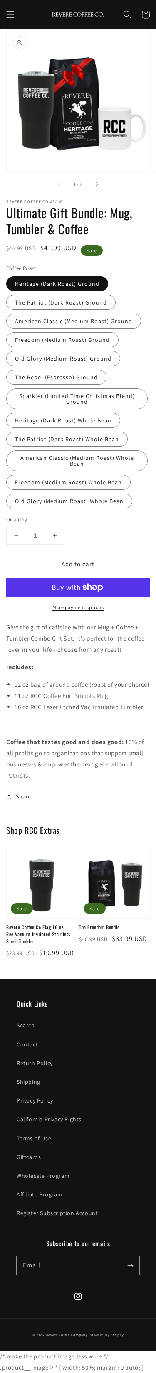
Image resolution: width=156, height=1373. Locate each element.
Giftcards (29, 1157)
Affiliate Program (39, 1194)
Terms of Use (34, 1138)
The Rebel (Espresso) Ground (56, 377)
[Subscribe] (130, 1265)
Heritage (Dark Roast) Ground (57, 283)
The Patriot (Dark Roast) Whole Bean (67, 439)
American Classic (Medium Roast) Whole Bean (77, 460)
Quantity (16, 519)
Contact (27, 1044)
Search (26, 1025)
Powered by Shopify (106, 1334)
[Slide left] (59, 184)
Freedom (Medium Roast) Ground (62, 340)
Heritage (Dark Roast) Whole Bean (63, 420)
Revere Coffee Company (67, 1334)
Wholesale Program (43, 1175)
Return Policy (35, 1063)
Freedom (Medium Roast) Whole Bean (68, 482)
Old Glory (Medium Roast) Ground (63, 358)
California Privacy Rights (49, 1119)
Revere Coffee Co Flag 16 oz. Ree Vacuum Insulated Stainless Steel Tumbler (38, 934)
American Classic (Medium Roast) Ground (73, 321)
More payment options (78, 607)
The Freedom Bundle (99, 927)
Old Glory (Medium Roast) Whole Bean (69, 501)
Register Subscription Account (57, 1213)
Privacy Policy (35, 1100)
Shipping (28, 1082)
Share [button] (23, 796)
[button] (10, 14)
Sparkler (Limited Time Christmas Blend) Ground (77, 398)
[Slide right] (96, 184)
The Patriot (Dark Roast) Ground (61, 302)
